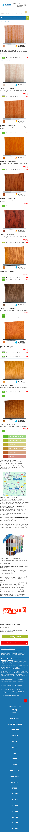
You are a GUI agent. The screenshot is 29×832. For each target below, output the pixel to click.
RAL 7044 (15, 811)
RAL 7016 (15, 794)
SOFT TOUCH (14, 776)
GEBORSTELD (14, 770)
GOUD (15, 765)
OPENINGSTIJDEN (15, 706)
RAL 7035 (15, 805)
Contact (14, 712)
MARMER (15, 736)
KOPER (15, 753)
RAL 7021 (15, 799)
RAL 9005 (15, 817)
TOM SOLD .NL (9, 630)
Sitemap (14, 710)
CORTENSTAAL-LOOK (15, 724)
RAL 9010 (15, 823)
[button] (1, 18)
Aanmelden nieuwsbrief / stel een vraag (14, 643)
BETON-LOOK (14, 718)
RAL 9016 (15, 829)
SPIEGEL (14, 788)
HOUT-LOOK (15, 730)
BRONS (14, 747)
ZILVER (14, 759)
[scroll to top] (25, 700)
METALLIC (14, 782)
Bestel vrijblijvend (14, 637)
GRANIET (15, 741)
